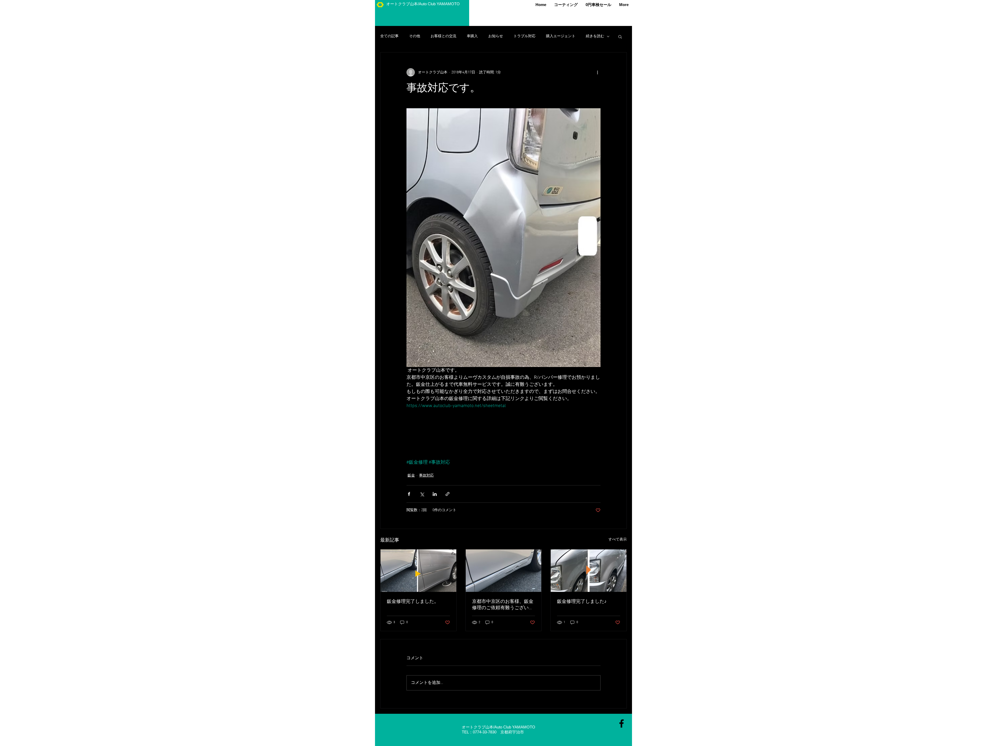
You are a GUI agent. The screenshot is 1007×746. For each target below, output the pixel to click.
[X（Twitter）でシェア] (421, 493)
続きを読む (595, 36)
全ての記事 (389, 36)
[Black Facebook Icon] (621, 723)
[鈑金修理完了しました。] (418, 570)
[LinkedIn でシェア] (434, 493)
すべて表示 (617, 539)
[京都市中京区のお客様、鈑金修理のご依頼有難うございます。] (504, 570)
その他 (414, 36)
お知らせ (495, 36)
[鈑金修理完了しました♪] (588, 570)
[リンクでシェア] (447, 493)
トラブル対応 (524, 36)
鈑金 (411, 475)
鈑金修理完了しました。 (413, 601)
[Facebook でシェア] (408, 493)
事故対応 (426, 475)
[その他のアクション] (597, 72)
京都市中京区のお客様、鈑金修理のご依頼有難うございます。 (502, 605)
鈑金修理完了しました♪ (582, 601)
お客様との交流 (443, 36)
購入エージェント (560, 36)
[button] (620, 36)
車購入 (472, 36)
